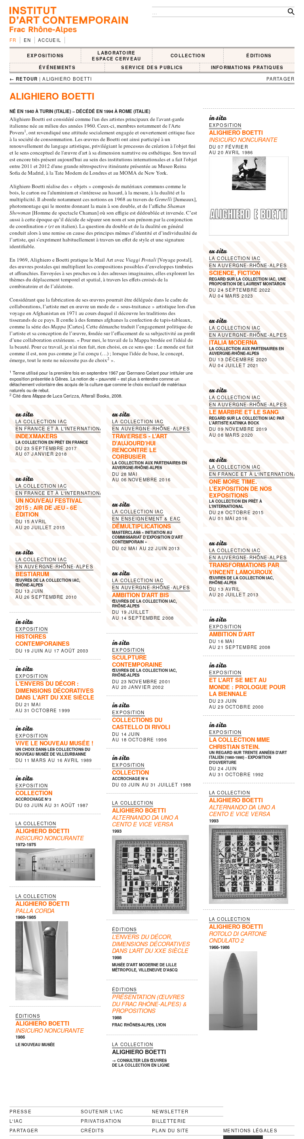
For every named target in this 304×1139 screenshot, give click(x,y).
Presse (21, 1111)
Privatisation (101, 1121)
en (27, 40)
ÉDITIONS (259, 55)
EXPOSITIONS (45, 55)
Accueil (49, 40)
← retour (24, 78)
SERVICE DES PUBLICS (152, 67)
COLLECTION (188, 55)
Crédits (92, 1130)
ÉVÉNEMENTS (57, 67)
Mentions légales (250, 1130)
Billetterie (169, 1121)
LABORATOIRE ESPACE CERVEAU (116, 55)
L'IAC (16, 1121)
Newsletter (170, 1111)
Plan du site (170, 1130)
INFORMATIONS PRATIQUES (247, 67)
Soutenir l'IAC (102, 1111)
